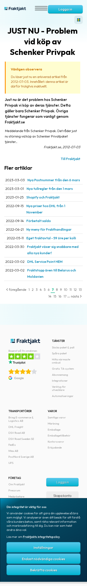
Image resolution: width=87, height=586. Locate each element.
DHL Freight (15, 427)
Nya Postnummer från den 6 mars (53, 180)
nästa (75, 296)
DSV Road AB (16, 432)
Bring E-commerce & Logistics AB (21, 419)
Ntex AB (13, 450)
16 (59, 296)
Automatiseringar (62, 396)
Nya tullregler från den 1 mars (50, 189)
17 (65, 296)
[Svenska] (78, 20)
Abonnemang (60, 374)
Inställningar (43, 547)
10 (65, 289)
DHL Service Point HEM (45, 261)
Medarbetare (16, 496)
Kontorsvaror (56, 441)
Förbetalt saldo (38, 221)
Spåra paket (59, 353)
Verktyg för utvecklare (59, 388)
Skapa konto (62, 495)
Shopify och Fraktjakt (43, 197)
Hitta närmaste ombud (61, 361)
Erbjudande (55, 447)
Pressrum (14, 490)
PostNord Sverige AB (21, 456)
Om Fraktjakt (16, 484)
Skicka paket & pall (63, 347)
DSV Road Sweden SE (21, 438)
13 (80, 289)
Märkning (53, 423)
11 (70, 289)
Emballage (54, 429)
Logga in (65, 9)
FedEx (12, 444)
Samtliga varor (57, 417)
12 (75, 289)
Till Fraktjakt (70, 159)
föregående (17, 289)
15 (54, 296)
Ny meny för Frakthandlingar (49, 229)
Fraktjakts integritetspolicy (41, 537)
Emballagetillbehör (59, 435)
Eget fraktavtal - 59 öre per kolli (51, 238)
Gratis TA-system (63, 368)
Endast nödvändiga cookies (43, 559)
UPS (11, 462)
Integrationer (60, 380)
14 (49, 296)
